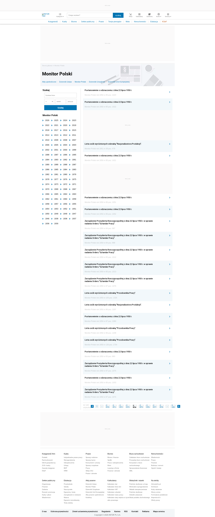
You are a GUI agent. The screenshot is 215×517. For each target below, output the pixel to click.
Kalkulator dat (112, 484)
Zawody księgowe (48, 468)
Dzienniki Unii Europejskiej (119, 82)
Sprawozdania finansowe (138, 468)
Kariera (117, 511)
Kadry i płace (46, 495)
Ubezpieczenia (69, 463)
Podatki (44, 457)
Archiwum (154, 487)
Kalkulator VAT (113, 489)
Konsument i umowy (93, 463)
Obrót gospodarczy (49, 463)
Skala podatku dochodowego (139, 497)
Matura (66, 497)
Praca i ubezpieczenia (115, 463)
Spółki (110, 460)
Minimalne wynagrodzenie (138, 487)
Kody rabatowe (156, 489)
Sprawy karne (90, 460)
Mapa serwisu (159, 511)
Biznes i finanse (113, 457)
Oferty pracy (155, 500)
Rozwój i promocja (48, 492)
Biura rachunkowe (136, 454)
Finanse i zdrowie (114, 471)
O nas (44, 511)
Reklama (145, 511)
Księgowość (53, 22)
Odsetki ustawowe (135, 495)
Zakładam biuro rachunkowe (139, 457)
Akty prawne (91, 480)
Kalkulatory (112, 480)
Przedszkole (68, 484)
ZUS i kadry (46, 465)
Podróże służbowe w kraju (138, 484)
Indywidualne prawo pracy (73, 457)
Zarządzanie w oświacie (72, 495)
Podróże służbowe (135, 492)
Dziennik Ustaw (65, 82)
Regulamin (106, 511)
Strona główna (47, 65)
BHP (65, 468)
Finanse (154, 463)
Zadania (45, 489)
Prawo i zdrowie (91, 473)
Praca (88, 468)
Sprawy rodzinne (92, 457)
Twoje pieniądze (114, 22)
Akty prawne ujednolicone (95, 495)
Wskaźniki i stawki (136, 480)
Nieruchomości (140, 22)
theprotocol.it (155, 497)
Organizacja (46, 484)
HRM (65, 471)
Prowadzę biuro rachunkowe (139, 460)
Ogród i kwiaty (156, 468)
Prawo (101, 22)
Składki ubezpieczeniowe (138, 489)
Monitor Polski (59, 65)
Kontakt (135, 511)
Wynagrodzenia (69, 460)
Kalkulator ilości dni (114, 487)
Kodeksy (89, 497)
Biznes (74, 22)
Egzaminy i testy (69, 492)
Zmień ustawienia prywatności (85, 511)
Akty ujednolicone (49, 82)
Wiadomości (155, 457)
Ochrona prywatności (59, 511)
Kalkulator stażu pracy (115, 495)
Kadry (64, 22)
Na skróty (155, 480)
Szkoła (66, 487)
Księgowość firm (48, 454)
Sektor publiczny (87, 22)
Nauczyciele (68, 489)
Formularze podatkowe (159, 495)
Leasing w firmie (113, 468)
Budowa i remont (157, 465)
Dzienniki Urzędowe (97, 82)
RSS (126, 511)
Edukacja (154, 22)
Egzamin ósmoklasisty (72, 500)
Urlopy (66, 465)
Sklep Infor (89, 471)
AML (131, 471)
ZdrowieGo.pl (156, 484)
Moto (128, 22)
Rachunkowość (47, 460)
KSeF (164, 22)
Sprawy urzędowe (92, 465)
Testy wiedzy (68, 503)
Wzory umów (155, 492)
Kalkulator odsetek (114, 492)
